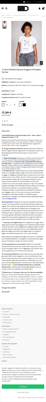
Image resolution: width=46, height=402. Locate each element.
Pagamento (6, 349)
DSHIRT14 (38, 258)
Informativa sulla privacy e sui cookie (30, 397)
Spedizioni (6, 352)
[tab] (23, 125)
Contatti (5, 346)
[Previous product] (43, 16)
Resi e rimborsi (8, 354)
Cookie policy (7, 320)
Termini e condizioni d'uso (11, 314)
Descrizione (6, 131)
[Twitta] (4, 121)
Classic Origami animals (11, 329)
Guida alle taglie (7, 125)
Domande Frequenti (9, 357)
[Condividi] (2, 121)
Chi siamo (6, 311)
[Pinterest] (7, 121)
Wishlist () (40, 2)
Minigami (6, 334)
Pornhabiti (6, 340)
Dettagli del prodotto (9, 288)
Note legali (6, 317)
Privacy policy (7, 322)
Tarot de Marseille (8, 337)
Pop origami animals (9, 332)
